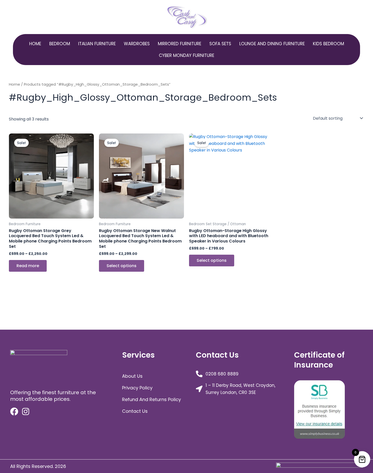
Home (35, 44)
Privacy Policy (137, 388)
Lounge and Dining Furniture (272, 44)
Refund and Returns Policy (151, 399)
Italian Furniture (97, 44)
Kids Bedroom (328, 44)
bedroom (59, 44)
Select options (122, 266)
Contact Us (135, 411)
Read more (27, 266)
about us (132, 376)
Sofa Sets (220, 44)
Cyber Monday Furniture (186, 55)
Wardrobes (137, 44)
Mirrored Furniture (179, 44)
